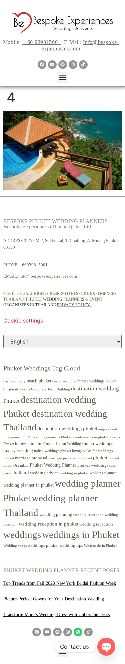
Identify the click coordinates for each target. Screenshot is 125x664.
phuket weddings (92, 465)
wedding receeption (88, 515)
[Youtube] (52, 64)
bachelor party (14, 381)
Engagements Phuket (55, 437)
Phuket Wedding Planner (53, 465)
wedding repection (96, 524)
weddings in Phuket (80, 534)
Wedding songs (15, 546)
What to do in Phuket (100, 546)
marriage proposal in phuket (70, 458)
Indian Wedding (68, 443)
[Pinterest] (62, 64)
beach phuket (39, 380)
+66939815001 (34, 264)
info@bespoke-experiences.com (48, 276)
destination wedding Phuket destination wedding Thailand (55, 413)
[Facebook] (42, 64)
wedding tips (71, 545)
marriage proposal (31, 457)
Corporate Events (16, 389)
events (77, 437)
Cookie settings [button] (23, 320)
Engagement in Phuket (20, 437)
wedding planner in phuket (28, 485)
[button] (62, 77)
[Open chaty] (106, 647)
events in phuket (96, 437)
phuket (100, 457)
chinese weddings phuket (96, 381)
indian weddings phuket (52, 451)
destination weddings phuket (67, 428)
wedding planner (103, 473)
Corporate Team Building (50, 389)
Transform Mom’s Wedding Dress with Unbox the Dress (56, 614)
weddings (22, 534)
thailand (20, 472)
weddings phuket (43, 545)
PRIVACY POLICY (73, 305)
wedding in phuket (74, 473)
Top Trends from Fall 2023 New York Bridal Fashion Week (59, 583)
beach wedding (64, 381)
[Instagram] (73, 64)
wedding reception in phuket (48, 524)
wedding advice (44, 472)
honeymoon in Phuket (35, 443)
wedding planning (55, 514)
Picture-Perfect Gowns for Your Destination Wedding (53, 598)
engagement (107, 429)
